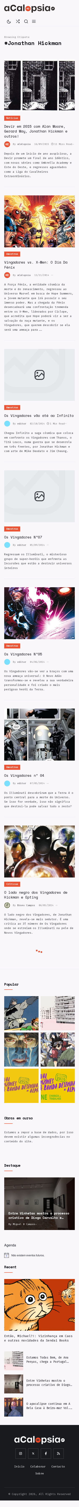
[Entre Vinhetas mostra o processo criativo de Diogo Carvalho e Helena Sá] (39, 1203)
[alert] (39, 1255)
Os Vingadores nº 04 (24, 775)
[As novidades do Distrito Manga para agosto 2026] (58, 1050)
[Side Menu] (34, 21)
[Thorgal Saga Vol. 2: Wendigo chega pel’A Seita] (21, 1050)
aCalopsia (24, 144)
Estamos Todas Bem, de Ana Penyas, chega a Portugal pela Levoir (47, 1360)
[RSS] (58, 1453)
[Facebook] (46, 1453)
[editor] (8, 423)
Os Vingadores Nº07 (23, 537)
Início (19, 1466)
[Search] (26, 21)
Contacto (58, 1466)
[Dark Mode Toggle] (8, 21)
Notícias (12, 118)
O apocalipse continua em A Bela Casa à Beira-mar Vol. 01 (48, 1406)
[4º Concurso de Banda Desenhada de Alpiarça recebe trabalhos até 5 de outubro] (21, 1086)
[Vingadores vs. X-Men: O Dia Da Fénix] (39, 221)
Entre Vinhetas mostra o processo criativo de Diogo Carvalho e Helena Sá (48, 1383)
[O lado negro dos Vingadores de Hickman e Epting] (39, 851)
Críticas (12, 884)
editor (21, 423)
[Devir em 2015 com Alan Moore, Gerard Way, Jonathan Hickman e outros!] (39, 85)
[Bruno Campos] (8, 905)
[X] (33, 1453)
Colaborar (38, 1466)
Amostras (12, 254)
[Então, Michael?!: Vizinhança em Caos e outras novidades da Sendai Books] (39, 1305)
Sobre (39, 1473)
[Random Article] (17, 21)
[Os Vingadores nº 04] (39, 735)
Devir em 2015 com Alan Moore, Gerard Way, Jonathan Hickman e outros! (35, 131)
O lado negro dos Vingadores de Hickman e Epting (35, 895)
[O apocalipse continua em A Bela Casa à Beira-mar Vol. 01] (13, 1407)
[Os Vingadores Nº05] (39, 613)
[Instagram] (20, 1453)
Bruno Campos (26, 905)
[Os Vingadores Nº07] (39, 496)
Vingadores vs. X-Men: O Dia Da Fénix (35, 265)
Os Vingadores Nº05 (23, 654)
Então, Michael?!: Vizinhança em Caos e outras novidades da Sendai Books (38, 1338)
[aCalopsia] (29, 8)
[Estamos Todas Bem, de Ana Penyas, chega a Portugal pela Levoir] (58, 1013)
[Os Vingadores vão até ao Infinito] (39, 375)
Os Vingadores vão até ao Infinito (39, 415)
